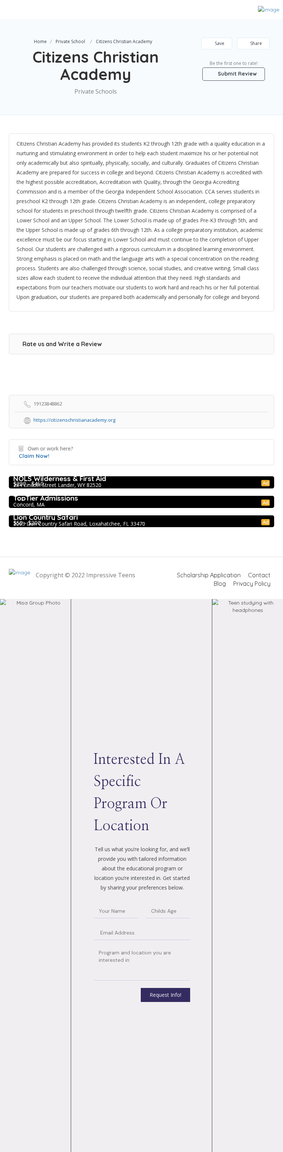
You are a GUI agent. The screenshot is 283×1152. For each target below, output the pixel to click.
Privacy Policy (251, 583)
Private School (70, 41)
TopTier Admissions (45, 498)
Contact (259, 575)
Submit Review (236, 73)
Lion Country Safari (45, 517)
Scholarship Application (209, 575)
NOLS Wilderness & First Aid (59, 478)
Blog (220, 583)
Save (219, 43)
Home (40, 41)
